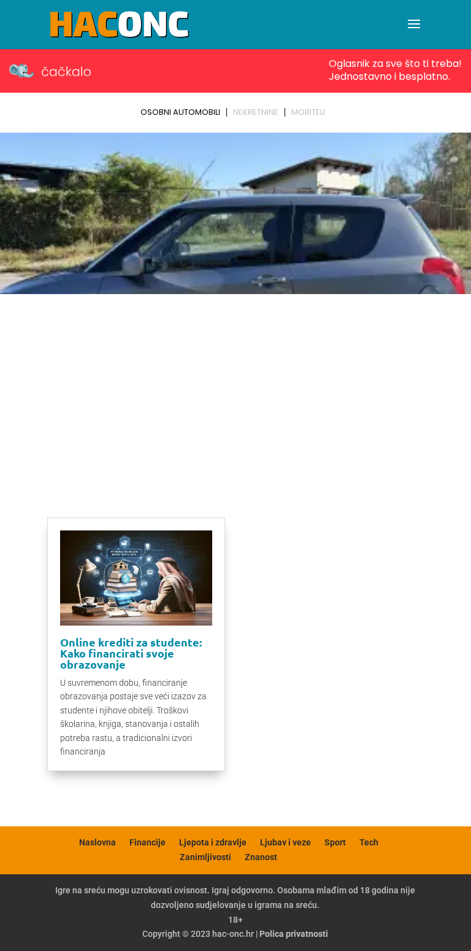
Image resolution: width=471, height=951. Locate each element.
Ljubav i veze (285, 842)
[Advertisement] (235, 391)
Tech (368, 842)
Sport (335, 842)
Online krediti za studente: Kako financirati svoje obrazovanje (131, 653)
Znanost (261, 857)
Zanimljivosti (205, 857)
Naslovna (97, 842)
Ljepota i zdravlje (213, 842)
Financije (147, 842)
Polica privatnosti (293, 934)
